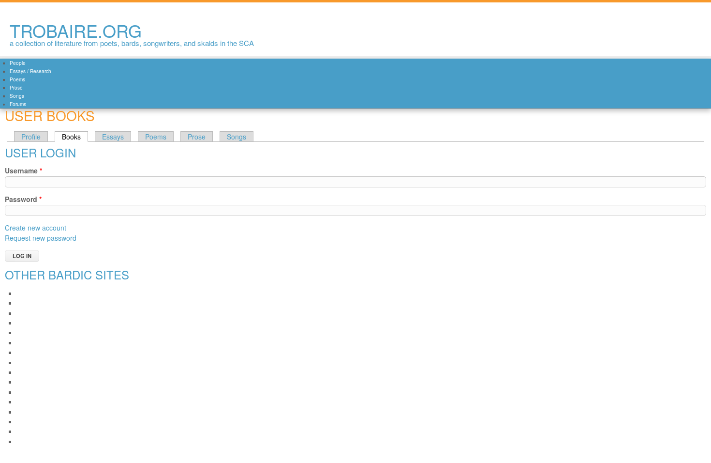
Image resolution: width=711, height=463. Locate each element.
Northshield (31, 412)
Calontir (26, 362)
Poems (17, 79)
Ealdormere (31, 372)
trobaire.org (76, 30)
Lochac (26, 392)
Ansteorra (29, 313)
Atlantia (26, 343)
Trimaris (26, 431)
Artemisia (28, 323)
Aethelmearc (33, 293)
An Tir (24, 303)
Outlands (28, 421)
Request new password (40, 238)
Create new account (35, 227)
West (23, 441)
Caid (22, 352)
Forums (18, 104)
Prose (16, 87)
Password (23, 199)
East (22, 382)
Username (23, 170)
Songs (17, 96)
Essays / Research (30, 71)
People (18, 63)
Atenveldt (28, 332)
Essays (113, 136)
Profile (31, 136)
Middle (25, 402)
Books (75, 136)
